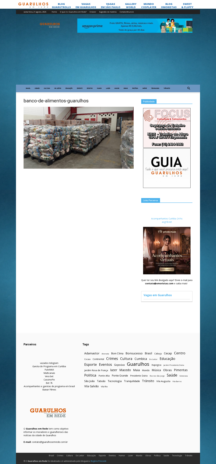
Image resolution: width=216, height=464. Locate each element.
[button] (188, 88)
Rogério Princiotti (98, 461)
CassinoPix (49, 379)
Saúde (144, 88)
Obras (126, 88)
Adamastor (91, 353)
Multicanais (49, 372)
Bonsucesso (134, 353)
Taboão (101, 381)
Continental (98, 359)
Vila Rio (104, 386)
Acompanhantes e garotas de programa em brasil (49, 386)
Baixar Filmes (49, 389)
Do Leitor (57, 88)
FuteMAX (49, 369)
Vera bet (49, 376)
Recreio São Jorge (157, 376)
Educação (68, 88)
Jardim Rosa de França (96, 370)
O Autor (92, 12)
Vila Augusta (163, 381)
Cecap (168, 353)
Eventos (90, 88)
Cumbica (141, 359)
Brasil (28, 88)
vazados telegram (49, 362)
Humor (99, 88)
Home (54, 12)
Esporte (79, 88)
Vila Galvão (91, 386)
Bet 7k (49, 382)
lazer (113, 370)
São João (89, 381)
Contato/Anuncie (127, 12)
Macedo (125, 370)
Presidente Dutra (139, 375)
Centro (179, 353)
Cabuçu (158, 353)
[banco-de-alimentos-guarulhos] (79, 168)
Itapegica (156, 364)
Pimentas (181, 370)
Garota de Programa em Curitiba (49, 366)
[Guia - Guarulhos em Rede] (167, 187)
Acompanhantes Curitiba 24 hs (166, 218)
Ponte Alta (104, 375)
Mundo (116, 88)
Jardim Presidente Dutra (174, 365)
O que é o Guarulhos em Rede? (73, 12)
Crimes (37, 88)
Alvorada (105, 353)
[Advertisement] (108, 61)
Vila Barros (177, 381)
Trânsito (167, 88)
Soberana (183, 376)
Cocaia (87, 359)
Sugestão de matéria (108, 12)
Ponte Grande (120, 375)
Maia (136, 370)
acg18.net (167, 221)
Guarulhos (138, 364)
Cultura (47, 88)
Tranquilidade (132, 381)
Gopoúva (119, 365)
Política (135, 88)
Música (156, 370)
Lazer (108, 88)
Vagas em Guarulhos (158, 295)
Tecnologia (155, 88)
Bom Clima (117, 353)
